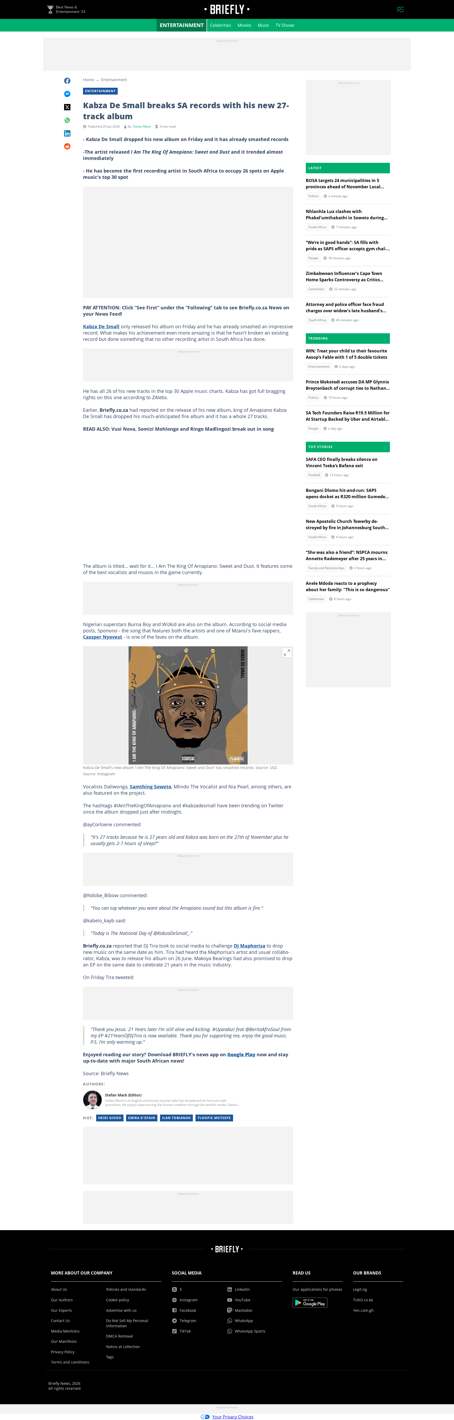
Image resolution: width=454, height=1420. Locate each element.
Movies (244, 25)
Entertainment (182, 25)
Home (88, 79)
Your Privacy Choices (233, 1417)
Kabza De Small (101, 326)
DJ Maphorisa (249, 946)
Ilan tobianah (176, 1118)
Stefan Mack (142, 126)
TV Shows (285, 25)
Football (314, 475)
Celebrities (220, 25)
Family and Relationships (326, 568)
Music (263, 25)
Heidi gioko (109, 1118)
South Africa (317, 227)
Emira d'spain (141, 1118)
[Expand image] (287, 653)
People (313, 258)
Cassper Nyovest (102, 637)
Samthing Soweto (150, 786)
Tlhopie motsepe (214, 1118)
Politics (313, 196)
